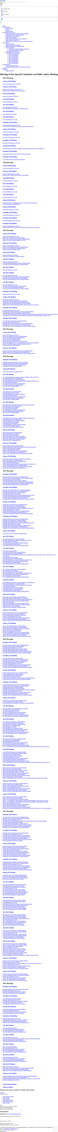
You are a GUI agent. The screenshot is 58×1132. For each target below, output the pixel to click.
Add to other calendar (8, 1101)
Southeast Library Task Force (12, 40)
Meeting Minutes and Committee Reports (15, 46)
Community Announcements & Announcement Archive (18, 66)
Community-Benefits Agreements (15, 50)
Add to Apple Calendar (8, 1100)
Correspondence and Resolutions (13, 52)
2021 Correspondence (13, 60)
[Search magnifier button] (1, 4)
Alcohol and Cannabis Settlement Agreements (18, 49)
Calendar (5, 68)
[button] (3, 1094)
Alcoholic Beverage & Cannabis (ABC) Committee (17, 33)
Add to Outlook (6, 1099)
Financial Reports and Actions (12, 51)
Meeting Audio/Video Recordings (13, 45)
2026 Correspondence (13, 54)
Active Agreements (10, 47)
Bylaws (7, 29)
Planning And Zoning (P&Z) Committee (15, 34)
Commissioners (6, 27)
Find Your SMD (9, 28)
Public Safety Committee (11, 37)
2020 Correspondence (13, 61)
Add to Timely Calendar (8, 1096)
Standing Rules (9, 31)
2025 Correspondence (13, 55)
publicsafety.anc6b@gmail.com (11, 1128)
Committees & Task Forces (9, 32)
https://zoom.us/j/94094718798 (13, 1114)
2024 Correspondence (13, 56)
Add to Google (6, 1097)
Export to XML (6, 1102)
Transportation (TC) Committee (13, 36)
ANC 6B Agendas (10, 43)
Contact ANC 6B (9, 70)
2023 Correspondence (13, 58)
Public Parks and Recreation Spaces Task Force (16, 38)
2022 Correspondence (13, 59)
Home (4, 25)
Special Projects (6, 64)
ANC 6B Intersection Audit (12, 65)
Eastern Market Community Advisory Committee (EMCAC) (19, 41)
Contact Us (5, 69)
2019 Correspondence (13, 63)
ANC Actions (6, 42)
